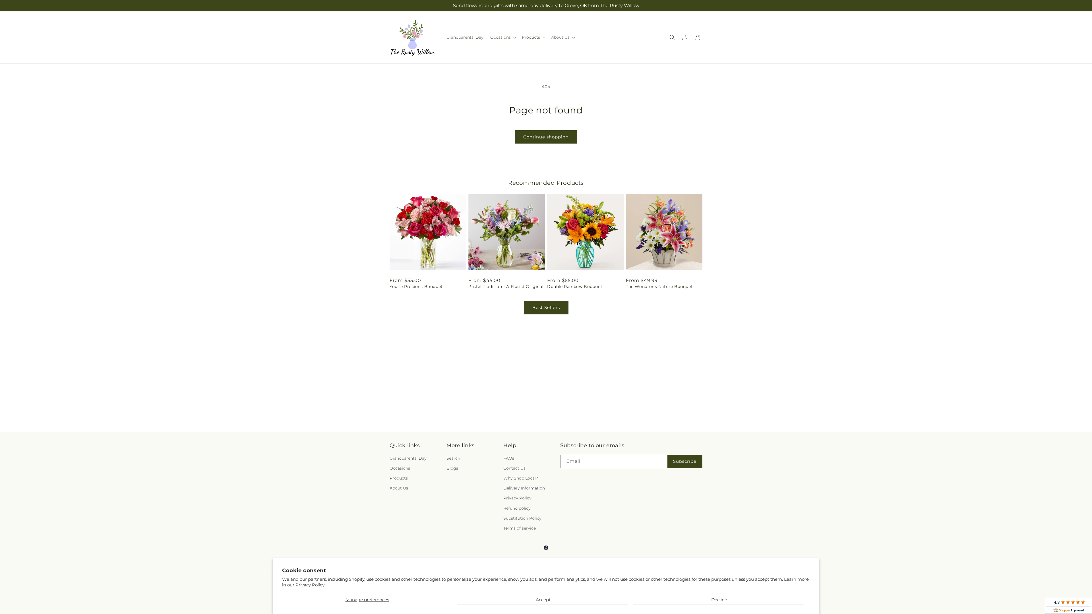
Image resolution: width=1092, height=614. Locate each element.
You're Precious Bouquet (416, 286)
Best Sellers (546, 307)
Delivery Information (524, 488)
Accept (543, 599)
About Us (399, 488)
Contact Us (514, 468)
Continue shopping (546, 137)
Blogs (452, 468)
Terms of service (519, 528)
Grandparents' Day (408, 458)
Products (399, 478)
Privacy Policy (309, 585)
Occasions (400, 468)
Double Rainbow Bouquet (574, 286)
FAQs (508, 458)
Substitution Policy (522, 518)
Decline (719, 599)
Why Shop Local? (520, 478)
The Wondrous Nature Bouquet (659, 286)
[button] (502, 37)
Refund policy (517, 508)
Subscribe (684, 461)
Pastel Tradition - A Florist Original (505, 286)
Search (453, 458)
